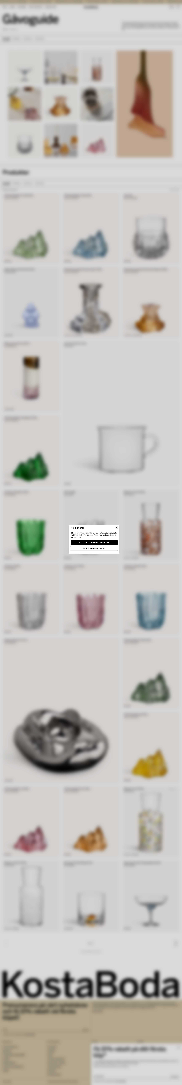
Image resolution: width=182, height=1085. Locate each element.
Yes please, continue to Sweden (94, 542)
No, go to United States (94, 548)
